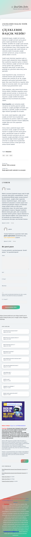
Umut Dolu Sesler (21, 6)
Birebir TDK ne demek (8, 165)
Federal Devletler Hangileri (7, 481)
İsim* (3, 272)
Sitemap (2, 319)
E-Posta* (4, 279)
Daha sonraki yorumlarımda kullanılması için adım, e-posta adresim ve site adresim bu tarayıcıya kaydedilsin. (14, 295)
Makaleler (9, 151)
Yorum (3, 255)
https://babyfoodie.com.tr (7, 317)
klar (11, 155)
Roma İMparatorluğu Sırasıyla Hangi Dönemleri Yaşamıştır (14, 469)
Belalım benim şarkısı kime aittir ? (10, 393)
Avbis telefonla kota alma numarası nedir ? (12, 358)
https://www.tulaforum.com (8, 315)
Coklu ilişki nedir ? (7, 372)
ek (7, 155)
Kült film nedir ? (6, 379)
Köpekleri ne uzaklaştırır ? (8, 386)
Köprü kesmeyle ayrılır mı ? (9, 344)
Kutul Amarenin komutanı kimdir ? (10, 330)
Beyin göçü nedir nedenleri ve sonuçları (14, 170)
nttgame (25, 317)
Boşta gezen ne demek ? (8, 351)
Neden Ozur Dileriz (6, 476)
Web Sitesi (4, 285)
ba (3, 155)
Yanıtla (12, 223)
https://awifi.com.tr (21, 315)
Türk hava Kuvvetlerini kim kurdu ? (10, 365)
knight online (18, 317)
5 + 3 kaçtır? (5, 299)
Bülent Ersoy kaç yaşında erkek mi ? (11, 337)
